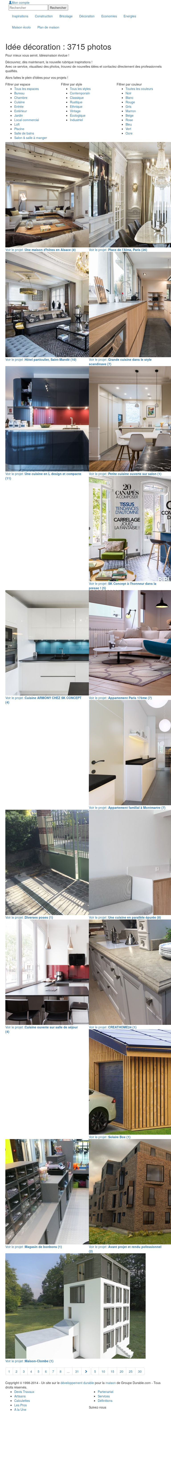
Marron (131, 111)
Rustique (76, 102)
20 (121, 1371)
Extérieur (20, 111)
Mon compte (20, 2)
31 (77, 1371)
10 (103, 1371)
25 (130, 1371)
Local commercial (26, 120)
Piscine (19, 128)
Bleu (129, 124)
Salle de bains (24, 133)
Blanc (129, 97)
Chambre (20, 97)
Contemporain (80, 93)
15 (112, 1371)
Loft (17, 124)
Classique (77, 97)
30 (140, 1371)
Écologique (78, 115)
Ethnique (76, 106)
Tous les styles (80, 88)
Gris (128, 106)
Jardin (18, 115)
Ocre (129, 133)
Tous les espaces (26, 88)
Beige (130, 115)
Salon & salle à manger (30, 137)
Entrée (19, 106)
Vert (128, 128)
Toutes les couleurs (139, 88)
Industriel (76, 120)
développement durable (77, 1382)
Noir (128, 93)
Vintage (75, 111)
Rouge (130, 102)
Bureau (19, 93)
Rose (129, 120)
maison (111, 1382)
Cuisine (19, 102)
